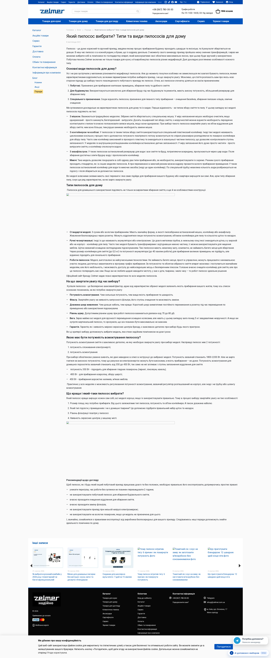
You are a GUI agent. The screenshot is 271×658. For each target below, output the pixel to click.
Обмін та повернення (104, 2)
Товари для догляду (107, 21)
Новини (38, 82)
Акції (37, 87)
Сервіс (63, 2)
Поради (38, 91)
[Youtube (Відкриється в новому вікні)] (176, 2)
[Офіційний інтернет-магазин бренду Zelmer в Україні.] (46, 599)
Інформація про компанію (145, 2)
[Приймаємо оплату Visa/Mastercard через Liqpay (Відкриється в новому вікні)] (38, 620)
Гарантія (71, 2)
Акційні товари (53, 2)
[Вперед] (240, 565)
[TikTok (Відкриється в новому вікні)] (169, 2)
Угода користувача (57, 652)
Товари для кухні (51, 21)
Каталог (41, 2)
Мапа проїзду (212, 613)
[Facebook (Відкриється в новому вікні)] (172, 2)
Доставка (81, 2)
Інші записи (40, 543)
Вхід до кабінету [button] (144, 598)
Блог (160, 2)
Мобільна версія (42, 625)
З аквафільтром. (79, 151)
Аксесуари (161, 21)
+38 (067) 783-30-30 (162, 9)
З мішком (75, 116)
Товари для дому (78, 21)
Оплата (90, 2)
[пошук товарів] (138, 11)
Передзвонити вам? (160, 13)
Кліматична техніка (136, 21)
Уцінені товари (221, 21)
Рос (185, 2)
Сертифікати (182, 21)
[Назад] (31, 565)
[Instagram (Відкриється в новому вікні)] (166, 2)
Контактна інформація (124, 2)
